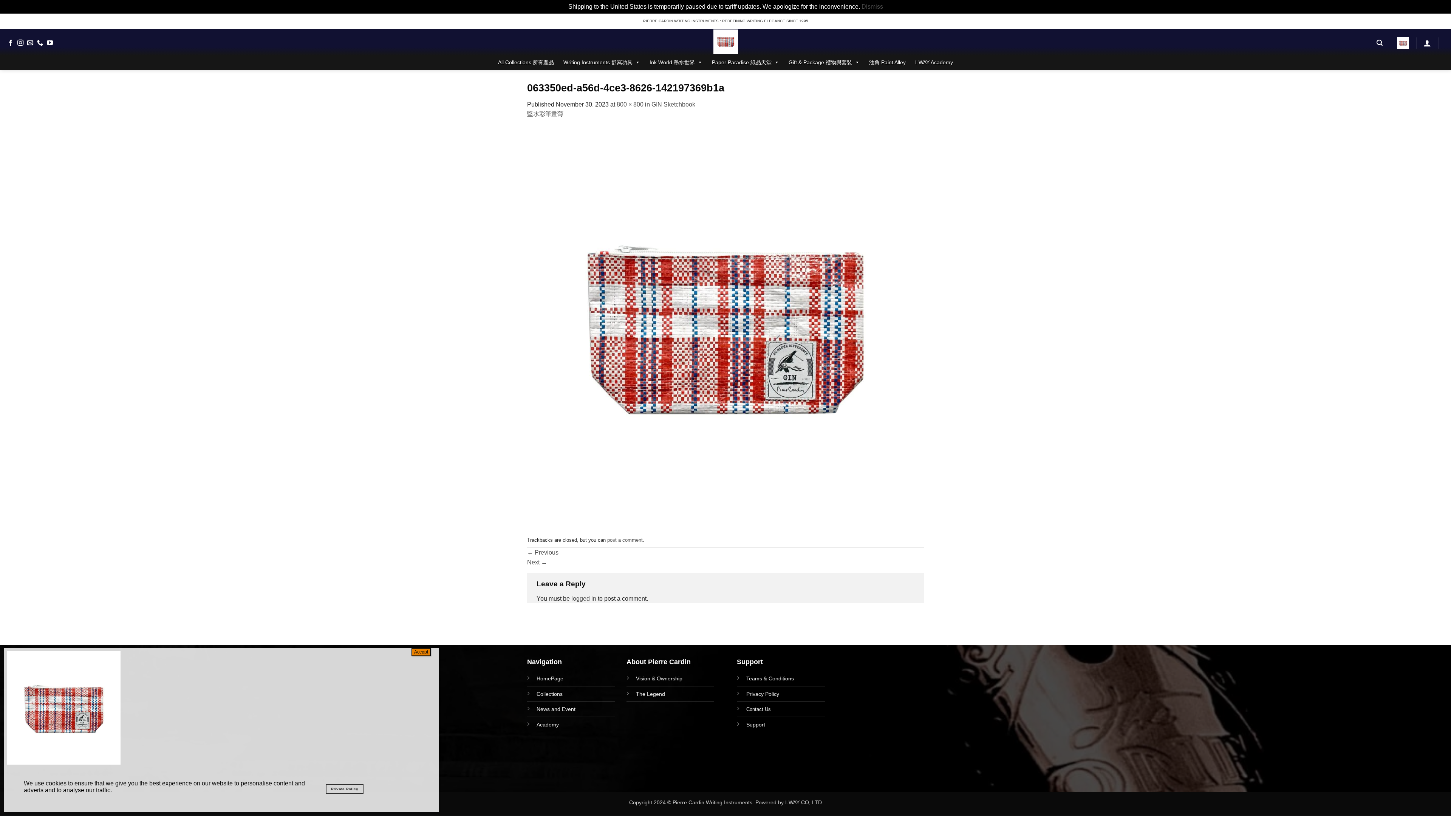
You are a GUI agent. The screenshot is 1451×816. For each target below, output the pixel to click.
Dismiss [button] (872, 6)
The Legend (650, 694)
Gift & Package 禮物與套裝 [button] (820, 62)
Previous (542, 552)
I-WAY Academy (934, 62)
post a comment (625, 540)
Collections (550, 694)
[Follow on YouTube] (50, 43)
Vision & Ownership (659, 678)
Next (537, 562)
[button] (1380, 43)
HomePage (550, 678)
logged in (583, 598)
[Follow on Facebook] (11, 43)
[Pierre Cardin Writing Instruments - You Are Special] (725, 42)
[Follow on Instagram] (20, 43)
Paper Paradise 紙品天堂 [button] (742, 62)
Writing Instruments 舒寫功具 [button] (598, 62)
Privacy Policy (762, 694)
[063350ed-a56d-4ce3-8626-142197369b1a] (725, 326)
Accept (421, 652)
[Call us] (40, 43)
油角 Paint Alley (887, 62)
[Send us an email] (30, 43)
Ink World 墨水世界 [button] (672, 62)
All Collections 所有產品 (526, 62)
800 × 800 (630, 104)
